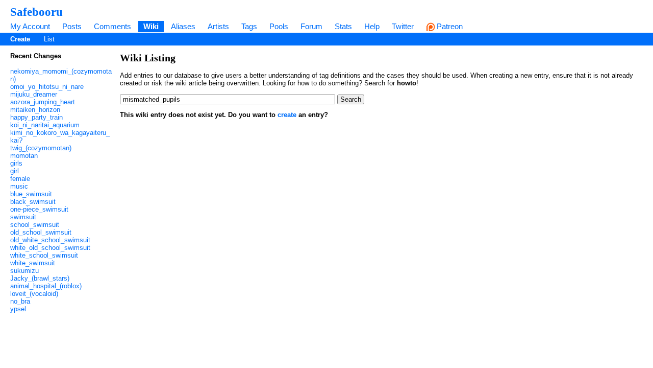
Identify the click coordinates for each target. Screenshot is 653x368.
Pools (278, 26)
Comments (112, 26)
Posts (72, 26)
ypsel (18, 309)
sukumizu (24, 270)
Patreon (449, 26)
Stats (343, 26)
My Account (30, 26)
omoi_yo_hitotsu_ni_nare (47, 86)
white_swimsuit (32, 263)
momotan (24, 155)
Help (372, 26)
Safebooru (36, 11)
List (49, 39)
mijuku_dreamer (33, 94)
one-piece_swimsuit (39, 209)
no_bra (20, 301)
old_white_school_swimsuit (50, 240)
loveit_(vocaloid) (34, 293)
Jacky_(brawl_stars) (39, 278)
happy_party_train (36, 117)
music (19, 186)
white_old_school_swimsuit (50, 247)
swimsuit (23, 217)
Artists (218, 26)
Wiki (151, 26)
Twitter (403, 26)
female (20, 178)
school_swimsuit (34, 224)
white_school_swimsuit (44, 255)
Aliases (183, 26)
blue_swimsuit (31, 194)
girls (16, 163)
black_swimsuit (33, 201)
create (287, 115)
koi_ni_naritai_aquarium (45, 125)
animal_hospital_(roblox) (46, 286)
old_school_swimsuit (40, 232)
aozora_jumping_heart (42, 102)
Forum (311, 26)
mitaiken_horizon (35, 109)
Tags (249, 26)
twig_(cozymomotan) (40, 148)
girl (14, 171)
